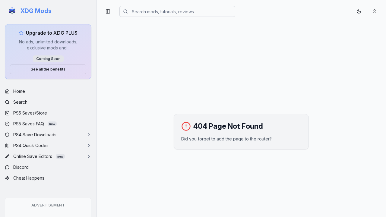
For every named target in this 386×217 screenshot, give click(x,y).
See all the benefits (48, 69)
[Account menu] (374, 11)
